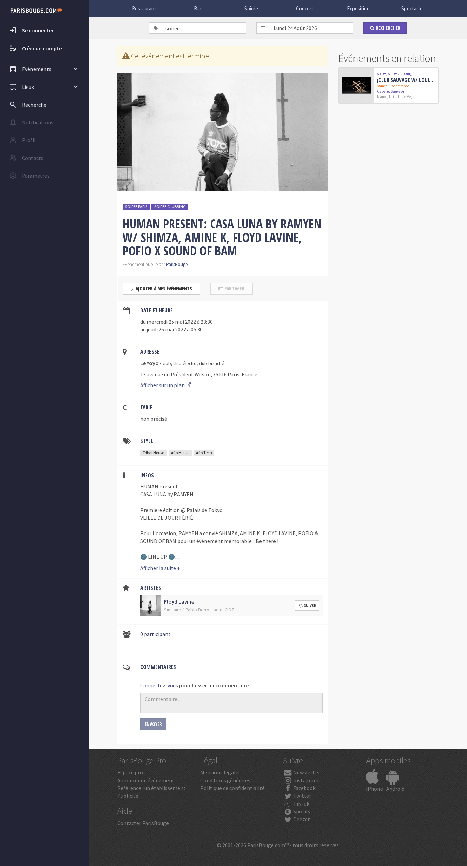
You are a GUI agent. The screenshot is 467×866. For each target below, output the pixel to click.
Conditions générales (225, 780)
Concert (304, 8)
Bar (197, 8)
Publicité (127, 795)
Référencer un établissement (151, 788)
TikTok (300, 803)
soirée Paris (136, 206)
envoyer (153, 724)
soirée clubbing (170, 206)
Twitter (301, 795)
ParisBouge (177, 264)
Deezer (301, 819)
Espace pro (130, 772)
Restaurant (144, 8)
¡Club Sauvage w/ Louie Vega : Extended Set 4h (406, 80)
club (167, 363)
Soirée (251, 8)
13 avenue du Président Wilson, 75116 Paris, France (198, 374)
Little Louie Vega (401, 96)
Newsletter (306, 772)
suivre (310, 605)
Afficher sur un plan (163, 385)
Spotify (301, 811)
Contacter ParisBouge (143, 823)
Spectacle (412, 8)
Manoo (382, 96)
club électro (185, 363)
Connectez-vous (159, 685)
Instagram (305, 780)
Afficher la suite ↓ (160, 568)
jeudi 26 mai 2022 (166, 329)
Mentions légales (220, 772)
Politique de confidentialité (232, 788)
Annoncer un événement (145, 780)
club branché (211, 363)
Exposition (358, 8)
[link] (388, 85)
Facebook (304, 788)
